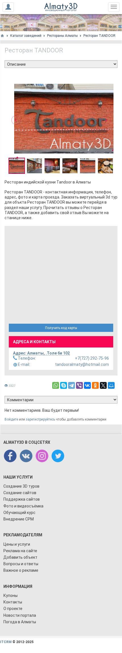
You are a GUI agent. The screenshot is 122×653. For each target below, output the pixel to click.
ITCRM (6, 642)
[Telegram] (71, 385)
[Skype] (63, 385)
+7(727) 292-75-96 (63, 358)
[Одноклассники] (95, 385)
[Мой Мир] (111, 385)
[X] (103, 385)
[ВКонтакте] (87, 385)
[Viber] (79, 385)
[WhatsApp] (55, 385)
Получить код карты (61, 328)
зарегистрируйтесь (40, 419)
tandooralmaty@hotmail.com (63, 364)
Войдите (11, 419)
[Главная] (2, 35)
